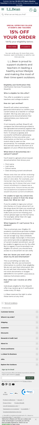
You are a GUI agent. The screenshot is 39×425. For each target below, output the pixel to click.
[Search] (3, 14)
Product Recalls (19, 403)
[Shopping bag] (35, 10)
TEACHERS (11, 47)
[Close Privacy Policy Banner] (35, 420)
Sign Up (30, 378)
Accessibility (25, 409)
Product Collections (9, 400)
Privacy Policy (27, 381)
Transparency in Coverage (11, 409)
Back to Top (7, 307)
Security (19, 400)
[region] (19, 3)
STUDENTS (25, 47)
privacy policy (6, 424)
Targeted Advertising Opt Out (12, 412)
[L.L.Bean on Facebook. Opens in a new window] (3, 384)
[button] (28, 392)
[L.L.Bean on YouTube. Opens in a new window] (13, 384)
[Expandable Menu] (2, 9)
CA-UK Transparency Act (10, 406)
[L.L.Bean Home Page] (16, 10)
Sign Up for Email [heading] (8, 369)
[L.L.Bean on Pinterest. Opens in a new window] (6, 384)
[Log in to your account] (30, 10)
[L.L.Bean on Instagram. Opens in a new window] (10, 384)
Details (17, 374)
